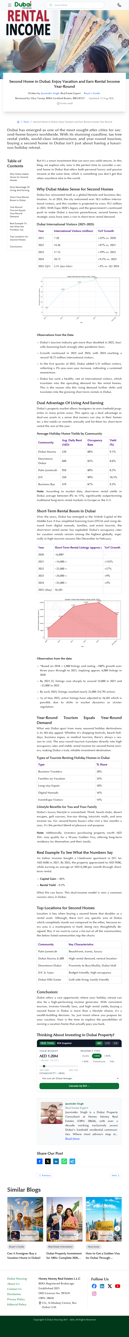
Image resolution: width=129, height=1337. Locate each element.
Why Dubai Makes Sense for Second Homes (19, 177)
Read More (72, 1138)
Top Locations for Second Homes (19, 238)
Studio (85, 1056)
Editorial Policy (16, 1304)
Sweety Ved (106, 1235)
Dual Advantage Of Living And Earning (20, 188)
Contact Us (14, 1289)
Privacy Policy (16, 1299)
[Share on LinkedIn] (56, 1161)
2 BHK (107, 1056)
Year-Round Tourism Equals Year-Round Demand (17, 212)
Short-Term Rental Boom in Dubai (19, 198)
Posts (26, 122)
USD (107, 1043)
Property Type (90, 1051)
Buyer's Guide (92, 93)
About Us (13, 1284)
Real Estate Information (60, 1247)
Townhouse (99, 1062)
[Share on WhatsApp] (64, 1161)
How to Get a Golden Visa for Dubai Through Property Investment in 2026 (103, 1256)
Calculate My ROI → (79, 1086)
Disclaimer (14, 1294)
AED (99, 1043)
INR (116, 1043)
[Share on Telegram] (72, 1161)
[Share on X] (48, 1161)
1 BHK (97, 1056)
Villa (112, 1062)
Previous (46, 1175)
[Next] (117, 1228)
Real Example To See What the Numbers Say (18, 226)
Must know (93, 1247)
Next (114, 1175)
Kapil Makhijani (29, 1235)
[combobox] (74, 5)
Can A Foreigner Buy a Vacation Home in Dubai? (24, 1255)
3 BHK (85, 1062)
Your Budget (48, 1051)
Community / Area (52, 1073)
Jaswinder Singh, (50, 93)
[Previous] (11, 1228)
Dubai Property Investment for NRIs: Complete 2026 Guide (64, 1256)
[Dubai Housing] (18, 122)
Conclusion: (16, 247)
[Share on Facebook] (39, 1161)
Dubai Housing (17, 1279)
